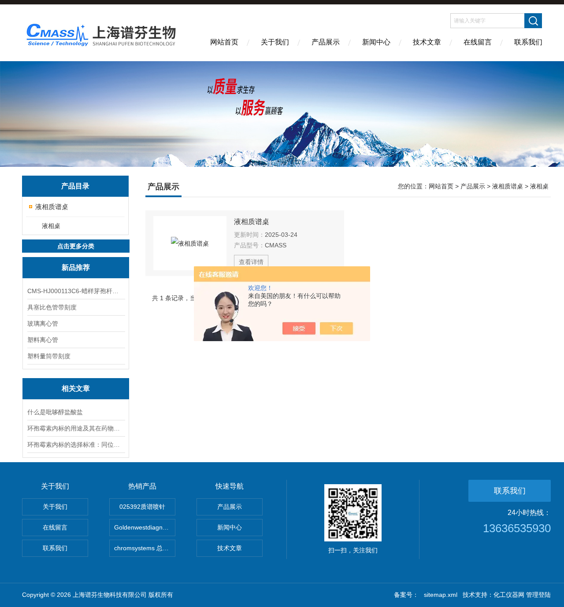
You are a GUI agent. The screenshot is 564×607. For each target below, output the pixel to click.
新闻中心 (376, 42)
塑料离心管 (42, 339)
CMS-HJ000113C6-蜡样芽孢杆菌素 (75, 290)
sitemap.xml (440, 594)
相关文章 (76, 388)
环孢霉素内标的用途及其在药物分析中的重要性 (75, 428)
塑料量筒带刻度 (48, 356)
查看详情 (251, 261)
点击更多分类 (75, 246)
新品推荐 (76, 267)
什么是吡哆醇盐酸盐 (55, 412)
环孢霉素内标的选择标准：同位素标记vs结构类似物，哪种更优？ (75, 444)
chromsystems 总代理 (144, 548)
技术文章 (427, 42)
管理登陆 (538, 594)
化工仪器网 (509, 594)
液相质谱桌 (51, 206)
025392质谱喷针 (142, 506)
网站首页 (224, 42)
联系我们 (528, 42)
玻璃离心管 (42, 323)
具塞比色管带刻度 (52, 307)
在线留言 (478, 42)
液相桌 (51, 225)
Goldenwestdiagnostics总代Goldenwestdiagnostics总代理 (144, 527)
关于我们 (275, 42)
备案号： (406, 594)
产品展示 (326, 42)
